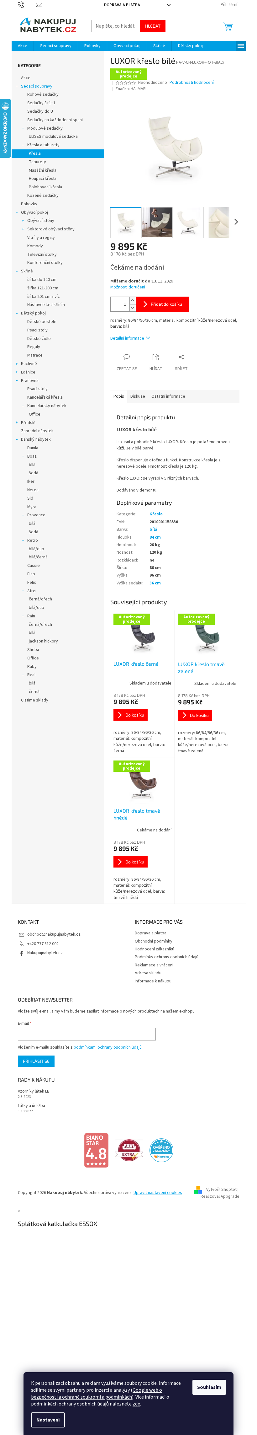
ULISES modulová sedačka (50, 136)
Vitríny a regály (38, 237)
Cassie (31, 565)
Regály (31, 347)
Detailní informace (125, 338)
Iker (28, 481)
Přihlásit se (33, 1061)
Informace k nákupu (151, 981)
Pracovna (27, 381)
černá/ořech (38, 599)
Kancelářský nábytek (44, 406)
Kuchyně (26, 364)
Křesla (32, 153)
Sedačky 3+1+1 (39, 103)
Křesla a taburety (41, 145)
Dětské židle (36, 339)
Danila (30, 448)
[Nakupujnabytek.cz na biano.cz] (94, 1150)
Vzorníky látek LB (31, 1091)
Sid (28, 498)
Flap (29, 574)
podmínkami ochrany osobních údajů (105, 1047)
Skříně (24, 271)
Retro (30, 540)
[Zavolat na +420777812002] (24, 5)
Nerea (30, 490)
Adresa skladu (146, 973)
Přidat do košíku (164, 304)
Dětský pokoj (30, 313)
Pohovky (26, 204)
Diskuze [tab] (135, 396)
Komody (32, 246)
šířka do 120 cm (39, 280)
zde (134, 1403)
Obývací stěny (38, 221)
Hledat (150, 26)
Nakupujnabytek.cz (42, 953)
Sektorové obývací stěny (48, 229)
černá (31, 692)
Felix (29, 582)
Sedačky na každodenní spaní (52, 120)
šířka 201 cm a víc (41, 296)
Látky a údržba (29, 1106)
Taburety (35, 162)
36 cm (152, 583)
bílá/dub (34, 549)
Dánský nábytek (33, 439)
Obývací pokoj (31, 212)
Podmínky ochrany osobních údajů (164, 957)
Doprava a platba (120, 5)
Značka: (128, 89)
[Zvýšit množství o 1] (130, 300)
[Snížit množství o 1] (130, 307)
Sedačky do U (37, 111)
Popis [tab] (116, 396)
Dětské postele (39, 322)
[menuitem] (20, 46)
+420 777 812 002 (40, 944)
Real (29, 675)
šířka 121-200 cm (40, 288)
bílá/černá (35, 557)
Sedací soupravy (34, 86)
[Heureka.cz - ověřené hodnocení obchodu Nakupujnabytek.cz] (159, 1150)
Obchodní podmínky (151, 941)
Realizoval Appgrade (217, 1196)
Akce (23, 78)
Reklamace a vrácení (152, 965)
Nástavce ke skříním (43, 305)
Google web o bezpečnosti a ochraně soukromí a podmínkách (94, 1393)
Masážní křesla (40, 170)
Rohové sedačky (40, 94)
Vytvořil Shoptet (219, 1190)
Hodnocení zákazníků (152, 949)
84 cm (152, 537)
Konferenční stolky (42, 263)
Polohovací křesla (43, 187)
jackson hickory (40, 641)
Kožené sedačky (40, 195)
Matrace (32, 355)
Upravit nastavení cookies (155, 1193)
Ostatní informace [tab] (166, 396)
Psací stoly (35, 330)
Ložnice (25, 372)
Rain (29, 616)
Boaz (29, 456)
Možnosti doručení (125, 287)
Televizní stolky (39, 254)
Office (32, 414)
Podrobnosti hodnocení (189, 83)
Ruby (29, 667)
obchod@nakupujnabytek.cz (51, 934)
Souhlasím (207, 1387)
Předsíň (25, 423)
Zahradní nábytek (34, 431)
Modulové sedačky (42, 128)
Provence (34, 515)
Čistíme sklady (32, 700)
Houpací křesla (40, 178)
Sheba (31, 650)
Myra (29, 507)
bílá (29, 465)
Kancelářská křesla (42, 397)
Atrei (29, 591)
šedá (31, 473)
